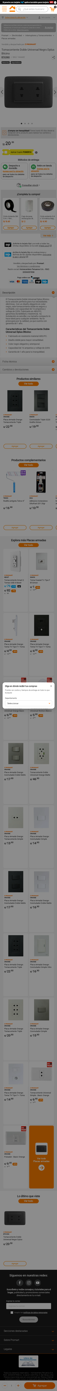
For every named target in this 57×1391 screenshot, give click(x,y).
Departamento (11, 698)
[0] (52, 11)
